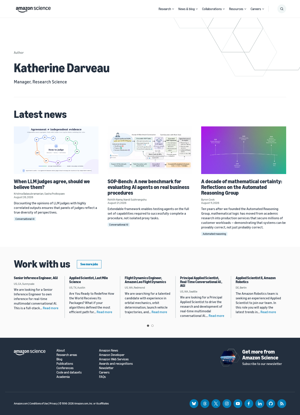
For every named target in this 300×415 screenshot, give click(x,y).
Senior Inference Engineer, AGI (36, 278)
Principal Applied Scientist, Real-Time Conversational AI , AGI (201, 282)
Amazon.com (21, 403)
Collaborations (212, 9)
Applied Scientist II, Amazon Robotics (256, 280)
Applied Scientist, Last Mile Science (88, 280)
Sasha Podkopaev (54, 193)
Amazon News (108, 350)
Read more (50, 308)
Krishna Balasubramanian (28, 193)
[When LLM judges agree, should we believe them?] (56, 150)
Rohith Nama (115, 199)
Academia (63, 376)
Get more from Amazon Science (260, 354)
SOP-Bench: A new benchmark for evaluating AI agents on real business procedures (148, 187)
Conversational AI (24, 219)
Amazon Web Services (114, 359)
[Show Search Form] (281, 8)
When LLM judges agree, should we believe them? (52, 184)
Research (165, 9)
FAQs (102, 376)
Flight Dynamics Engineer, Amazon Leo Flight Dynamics (145, 280)
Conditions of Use (38, 403)
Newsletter (106, 368)
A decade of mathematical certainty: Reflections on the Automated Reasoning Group (241, 187)
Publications (64, 363)
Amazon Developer (112, 354)
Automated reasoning (214, 233)
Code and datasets (69, 372)
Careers (256, 9)
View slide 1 (148, 326)
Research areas (66, 354)
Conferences (65, 368)
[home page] (33, 8)
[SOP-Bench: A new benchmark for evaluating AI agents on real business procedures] (150, 150)
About (60, 350)
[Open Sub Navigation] (173, 9)
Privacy (53, 403)
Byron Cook (208, 199)
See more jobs (89, 264)
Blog (59, 359)
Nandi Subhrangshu (135, 199)
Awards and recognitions (116, 363)
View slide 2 (152, 326)
